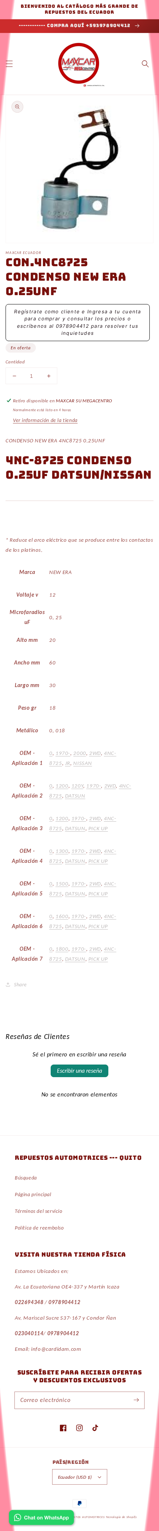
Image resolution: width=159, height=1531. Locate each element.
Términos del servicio (38, 1211)
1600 (61, 916)
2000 (79, 753)
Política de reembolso (39, 1228)
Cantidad (15, 361)
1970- (62, 753)
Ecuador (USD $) (75, 1477)
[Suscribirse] (136, 1400)
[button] (9, 64)
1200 (61, 785)
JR (67, 763)
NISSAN (82, 763)
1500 (61, 883)
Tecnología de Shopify (121, 1517)
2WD (95, 753)
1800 (61, 949)
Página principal (33, 1194)
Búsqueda (26, 1178)
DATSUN (75, 795)
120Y (77, 785)
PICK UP (98, 828)
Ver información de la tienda (45, 420)
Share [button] (20, 984)
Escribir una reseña (79, 1070)
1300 (61, 851)
